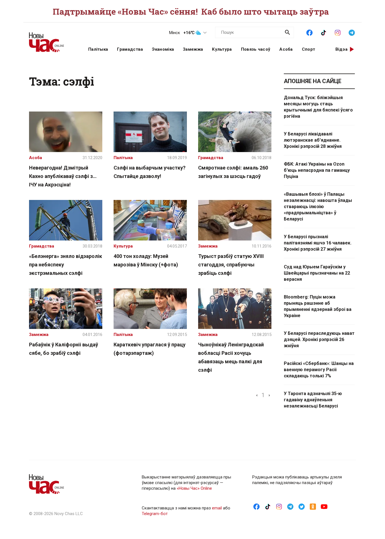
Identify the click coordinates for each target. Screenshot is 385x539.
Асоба (286, 49)
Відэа (341, 49)
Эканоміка (163, 49)
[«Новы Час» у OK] (313, 506)
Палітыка (98, 49)
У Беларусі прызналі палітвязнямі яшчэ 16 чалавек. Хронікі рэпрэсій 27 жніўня (317, 243)
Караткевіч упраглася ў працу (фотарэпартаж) (149, 349)
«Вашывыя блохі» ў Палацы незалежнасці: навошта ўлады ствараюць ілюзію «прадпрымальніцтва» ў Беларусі (318, 206)
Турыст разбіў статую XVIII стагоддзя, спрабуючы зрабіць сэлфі (231, 264)
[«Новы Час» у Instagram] (337, 32)
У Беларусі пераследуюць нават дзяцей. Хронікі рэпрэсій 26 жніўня (319, 339)
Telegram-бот (155, 513)
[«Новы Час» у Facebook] (309, 32)
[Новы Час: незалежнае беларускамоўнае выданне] (51, 39)
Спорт (308, 49)
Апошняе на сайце (312, 81)
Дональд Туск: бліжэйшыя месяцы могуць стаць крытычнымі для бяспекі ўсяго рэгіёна (318, 107)
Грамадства (130, 49)
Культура (222, 49)
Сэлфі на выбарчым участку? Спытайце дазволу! (149, 172)
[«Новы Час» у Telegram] (352, 32)
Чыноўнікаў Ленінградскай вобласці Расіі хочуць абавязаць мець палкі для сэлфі (231, 357)
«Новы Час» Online (194, 488)
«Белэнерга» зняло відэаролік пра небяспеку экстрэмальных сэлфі (65, 264)
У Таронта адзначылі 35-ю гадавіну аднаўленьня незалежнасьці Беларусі (313, 400)
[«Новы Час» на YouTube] (324, 506)
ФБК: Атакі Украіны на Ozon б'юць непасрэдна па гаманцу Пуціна (317, 170)
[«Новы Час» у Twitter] (301, 506)
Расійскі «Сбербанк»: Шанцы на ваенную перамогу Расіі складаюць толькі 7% (319, 369)
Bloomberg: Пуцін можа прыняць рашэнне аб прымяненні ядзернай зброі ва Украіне (317, 306)
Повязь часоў (256, 49)
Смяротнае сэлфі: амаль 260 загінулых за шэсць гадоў (233, 172)
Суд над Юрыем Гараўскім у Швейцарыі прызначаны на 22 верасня (317, 273)
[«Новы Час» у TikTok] (323, 32)
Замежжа (193, 49)
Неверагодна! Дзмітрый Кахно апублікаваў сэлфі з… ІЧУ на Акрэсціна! (63, 176)
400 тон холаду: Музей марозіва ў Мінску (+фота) (146, 260)
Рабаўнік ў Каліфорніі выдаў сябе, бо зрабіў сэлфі (63, 349)
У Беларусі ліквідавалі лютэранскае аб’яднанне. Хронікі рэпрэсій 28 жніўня (313, 140)
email (217, 508)
